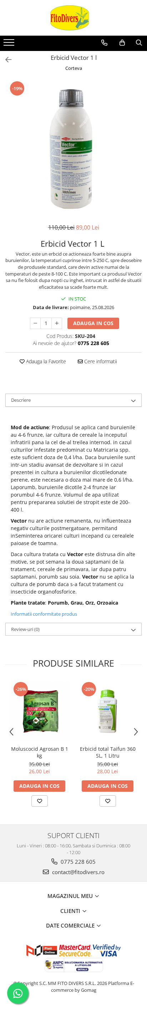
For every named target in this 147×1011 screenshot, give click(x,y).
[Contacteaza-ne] (104, 43)
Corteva (73, 68)
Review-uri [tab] (25, 629)
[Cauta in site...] (139, 43)
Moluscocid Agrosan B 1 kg (39, 752)
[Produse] (10, 44)
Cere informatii (100, 361)
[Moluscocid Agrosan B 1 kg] (39, 711)
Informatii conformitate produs (44, 614)
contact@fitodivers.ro (78, 872)
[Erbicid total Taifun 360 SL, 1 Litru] (107, 711)
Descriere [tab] (21, 400)
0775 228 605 (77, 861)
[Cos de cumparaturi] (122, 43)
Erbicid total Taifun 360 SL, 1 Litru (108, 752)
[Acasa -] (73, 17)
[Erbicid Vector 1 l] (73, 148)
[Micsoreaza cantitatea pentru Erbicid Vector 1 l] (35, 323)
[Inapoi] (5, 60)
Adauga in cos (93, 323)
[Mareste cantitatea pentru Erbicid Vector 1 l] (56, 323)
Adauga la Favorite (45, 361)
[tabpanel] (73, 148)
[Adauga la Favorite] (39, 801)
